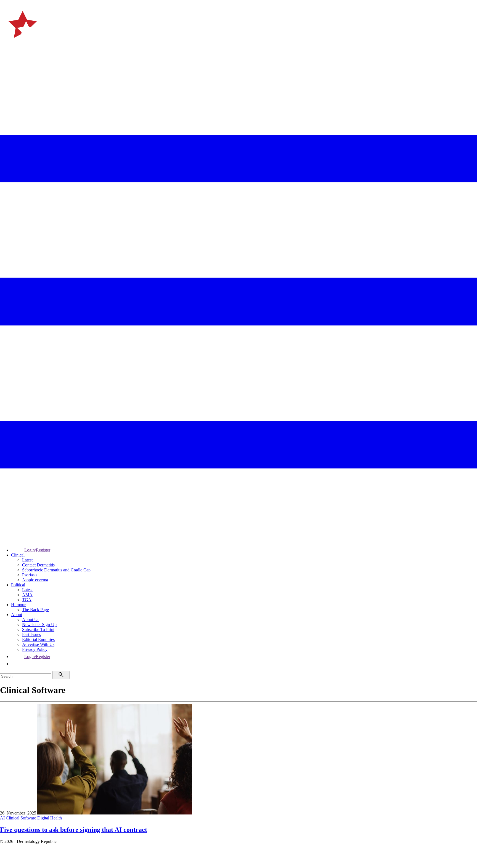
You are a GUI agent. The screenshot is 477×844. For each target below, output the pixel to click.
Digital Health (49, 818)
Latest (27, 560)
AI (3, 818)
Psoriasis (29, 575)
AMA (27, 594)
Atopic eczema (35, 579)
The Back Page (35, 609)
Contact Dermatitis (38, 565)
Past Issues (31, 634)
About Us (30, 619)
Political (18, 584)
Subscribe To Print (38, 629)
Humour (18, 604)
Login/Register (37, 550)
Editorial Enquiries (38, 639)
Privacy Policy (34, 649)
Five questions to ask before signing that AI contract (73, 829)
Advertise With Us (38, 644)
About (16, 614)
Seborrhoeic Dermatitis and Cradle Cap (56, 570)
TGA (26, 599)
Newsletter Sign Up (39, 624)
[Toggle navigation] (6, 60)
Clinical (18, 555)
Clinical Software (21, 818)
